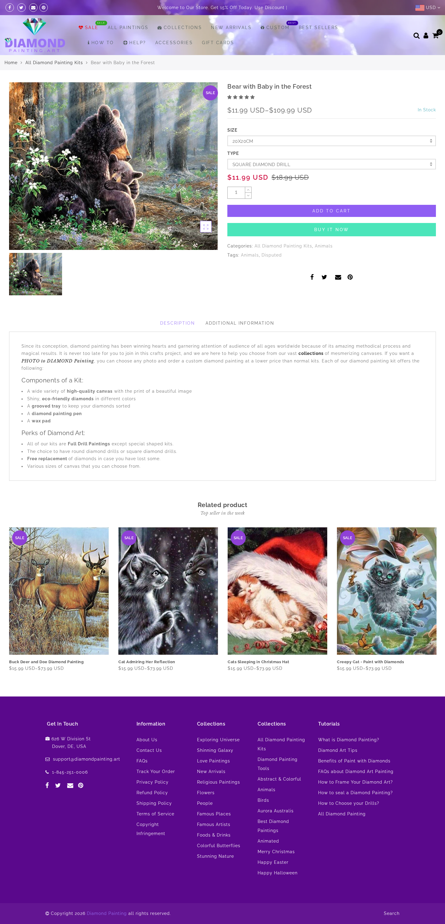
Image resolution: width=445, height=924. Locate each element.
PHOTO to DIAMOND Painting (57, 376)
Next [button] (432, 617)
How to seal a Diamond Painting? (355, 807)
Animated (268, 856)
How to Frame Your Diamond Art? (355, 797)
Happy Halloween (278, 888)
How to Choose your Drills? (348, 818)
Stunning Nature (215, 871)
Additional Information (240, 338)
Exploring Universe (218, 754)
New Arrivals (231, 42)
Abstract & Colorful (279, 794)
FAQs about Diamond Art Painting (356, 786)
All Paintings (128, 42)
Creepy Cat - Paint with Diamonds (370, 677)
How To (102, 57)
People (205, 818)
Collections (183, 42)
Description (177, 338)
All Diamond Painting (342, 829)
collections (311, 368)
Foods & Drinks (214, 850)
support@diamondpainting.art (86, 774)
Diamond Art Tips (338, 765)
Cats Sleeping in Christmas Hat (258, 677)
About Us (147, 754)
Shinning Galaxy (215, 765)
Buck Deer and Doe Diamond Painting (46, 677)
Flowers (206, 807)
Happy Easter (273, 877)
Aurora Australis (276, 826)
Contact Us (149, 765)
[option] (113, 181)
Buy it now (331, 244)
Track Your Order (156, 786)
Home (11, 77)
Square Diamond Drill (261, 179)
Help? (137, 57)
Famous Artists (213, 839)
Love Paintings (213, 776)
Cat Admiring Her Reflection (146, 677)
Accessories (174, 57)
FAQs (142, 776)
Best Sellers (318, 42)
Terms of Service (155, 829)
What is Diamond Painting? (348, 754)
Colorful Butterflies (218, 860)
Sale (92, 42)
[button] (241, 112)
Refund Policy (152, 807)
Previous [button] (5, 617)
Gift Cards (218, 57)
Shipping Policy (154, 818)
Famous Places (214, 829)
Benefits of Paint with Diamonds (354, 776)
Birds (263, 815)
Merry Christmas (276, 866)
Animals (324, 261)
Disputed (272, 270)
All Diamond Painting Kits (54, 77)
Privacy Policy (153, 797)
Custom (278, 42)
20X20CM (242, 156)
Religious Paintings (218, 797)
